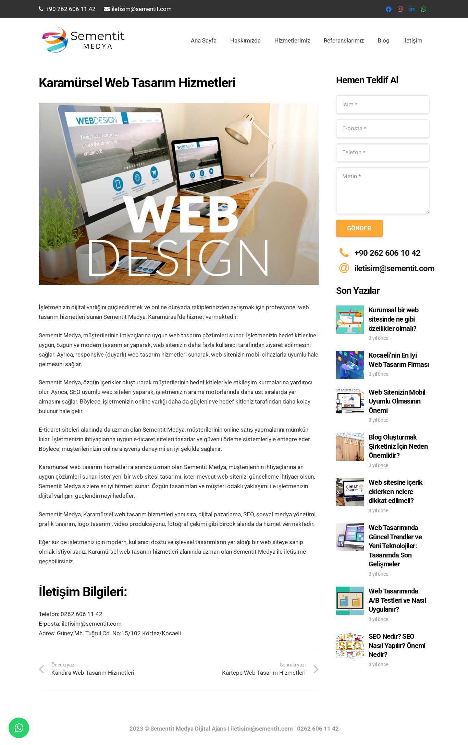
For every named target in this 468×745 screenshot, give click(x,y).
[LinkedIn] (412, 9)
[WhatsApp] (423, 9)
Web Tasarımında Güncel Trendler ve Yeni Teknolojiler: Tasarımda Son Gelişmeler (395, 546)
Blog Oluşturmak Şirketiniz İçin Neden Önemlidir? (398, 446)
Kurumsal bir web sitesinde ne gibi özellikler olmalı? (393, 319)
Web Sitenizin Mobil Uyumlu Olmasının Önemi (397, 401)
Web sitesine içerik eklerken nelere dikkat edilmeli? (395, 491)
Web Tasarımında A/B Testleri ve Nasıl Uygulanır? (397, 600)
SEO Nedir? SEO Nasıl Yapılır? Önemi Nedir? (397, 645)
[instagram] (400, 9)
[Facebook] (388, 9)
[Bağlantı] (82, 40)
